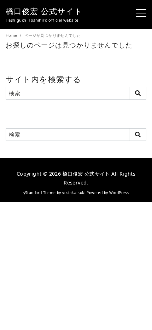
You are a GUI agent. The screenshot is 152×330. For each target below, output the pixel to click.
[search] (137, 93)
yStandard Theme (39, 192)
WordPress (119, 192)
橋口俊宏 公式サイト (44, 11)
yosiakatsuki (74, 192)
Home (12, 35)
